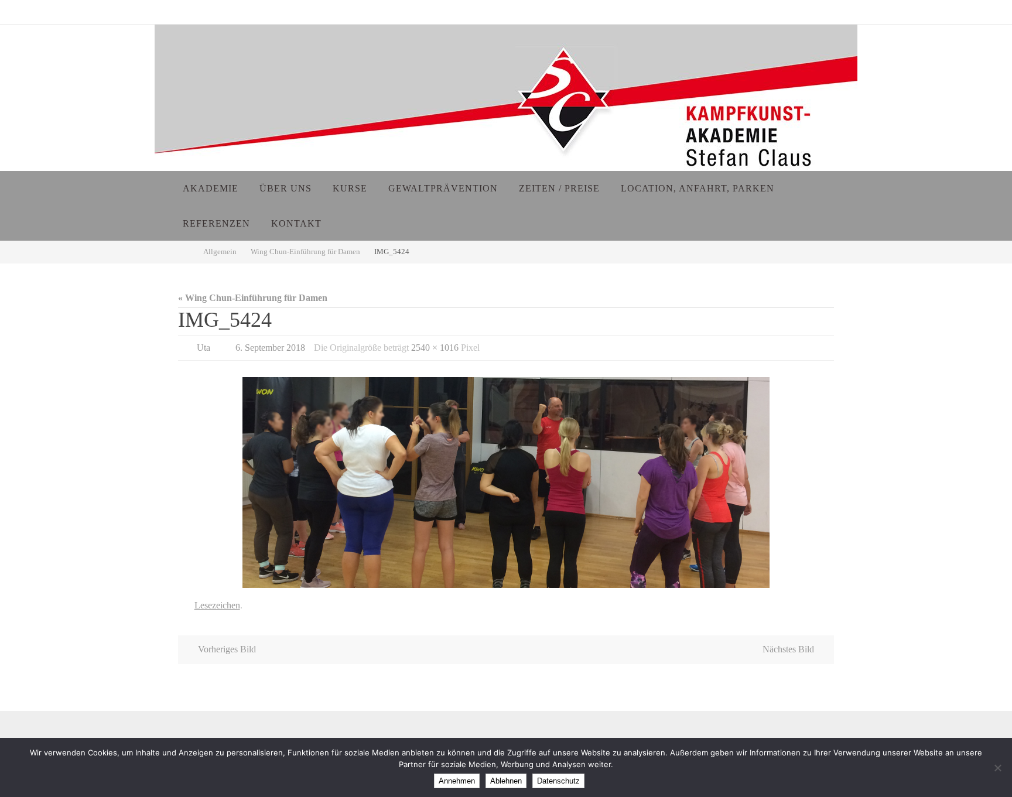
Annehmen (457, 781)
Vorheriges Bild (227, 649)
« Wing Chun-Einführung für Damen (252, 298)
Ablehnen (506, 781)
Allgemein (220, 252)
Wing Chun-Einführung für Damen (305, 252)
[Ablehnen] (997, 768)
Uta (203, 348)
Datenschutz (558, 781)
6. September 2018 (270, 348)
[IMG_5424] (506, 482)
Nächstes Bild (788, 649)
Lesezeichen (217, 605)
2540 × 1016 (435, 348)
